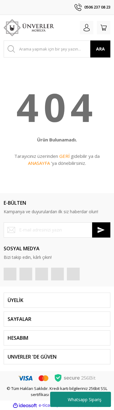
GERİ (64, 156)
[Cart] (103, 27)
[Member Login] (86, 27)
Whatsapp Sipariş (85, 399)
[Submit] (101, 230)
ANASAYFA (39, 163)
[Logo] (29, 27)
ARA (100, 49)
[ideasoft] (25, 405)
